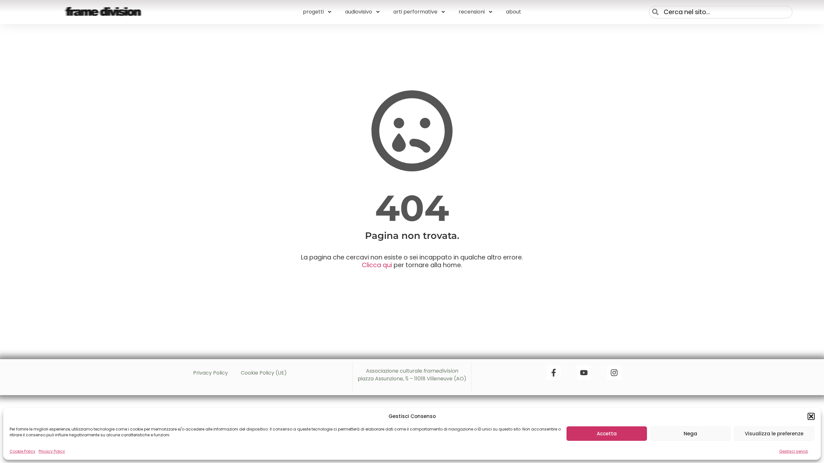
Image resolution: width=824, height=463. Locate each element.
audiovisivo (358, 11)
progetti (313, 11)
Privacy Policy (52, 451)
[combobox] (720, 12)
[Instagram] (614, 373)
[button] (811, 416)
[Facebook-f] (554, 373)
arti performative (415, 11)
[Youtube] (584, 373)
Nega (690, 433)
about (513, 11)
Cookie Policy (22, 451)
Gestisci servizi (793, 451)
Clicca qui (377, 265)
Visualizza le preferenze (774, 433)
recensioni (472, 11)
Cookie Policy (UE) (264, 373)
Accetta (607, 433)
